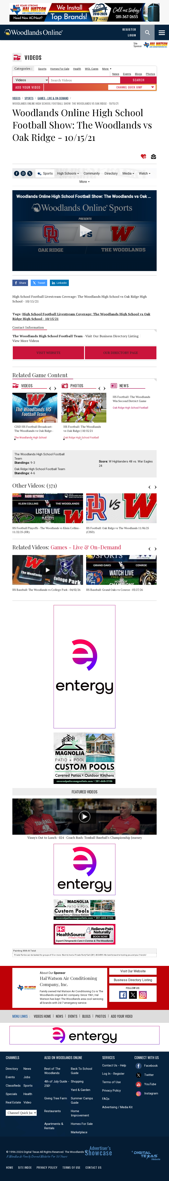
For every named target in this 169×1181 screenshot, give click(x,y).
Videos (33, 57)
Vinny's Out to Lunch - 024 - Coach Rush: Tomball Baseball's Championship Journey (84, 838)
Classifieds (13, 1085)
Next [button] (55, 388)
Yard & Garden (80, 1090)
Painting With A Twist (24, 950)
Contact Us (94, 1167)
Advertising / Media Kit (117, 1107)
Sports (42, 68)
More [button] (83, 182)
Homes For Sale (59, 68)
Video (27, 1102)
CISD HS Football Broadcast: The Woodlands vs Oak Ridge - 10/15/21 (33, 431)
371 (51, 485)
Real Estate (13, 1102)
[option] (36, 417)
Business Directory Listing (133, 980)
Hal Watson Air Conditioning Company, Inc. (68, 981)
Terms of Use (111, 1082)
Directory (111, 173)
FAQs (105, 1099)
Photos (150, 73)
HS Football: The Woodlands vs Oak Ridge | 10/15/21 (82, 429)
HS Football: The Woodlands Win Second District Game (131, 399)
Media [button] (126, 173)
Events (127, 73)
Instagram (151, 1093)
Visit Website (48, 352)
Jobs (26, 1077)
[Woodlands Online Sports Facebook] (16, 173)
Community (92, 173)
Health (77, 68)
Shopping (77, 1081)
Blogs (138, 73)
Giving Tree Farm (55, 1098)
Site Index (25, 1167)
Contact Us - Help (114, 1065)
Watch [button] (143, 173)
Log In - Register (113, 1074)
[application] (84, 230)
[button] (84, 231)
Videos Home (42, 1016)
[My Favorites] (143, 156)
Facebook (151, 1065)
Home (9, 1167)
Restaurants (52, 1111)
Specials (11, 1094)
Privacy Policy (111, 1090)
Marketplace (79, 1132)
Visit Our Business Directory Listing (111, 336)
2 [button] (32, 439)
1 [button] (15, 439)
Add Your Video (27, 87)
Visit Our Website (133, 971)
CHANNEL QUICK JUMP (129, 87)
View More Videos (25, 340)
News (115, 73)
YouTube (150, 1084)
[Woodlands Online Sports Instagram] (23, 173)
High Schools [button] (66, 173)
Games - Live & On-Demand (86, 547)
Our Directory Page (120, 352)
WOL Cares (91, 68)
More (105, 68)
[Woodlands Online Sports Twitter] (29, 173)
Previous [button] (50, 388)
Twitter (149, 1075)
